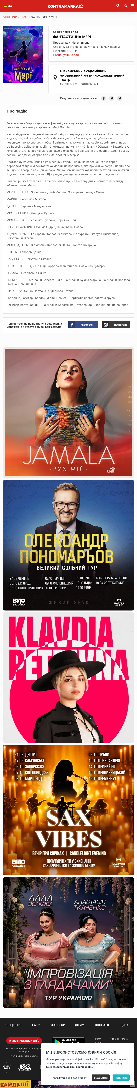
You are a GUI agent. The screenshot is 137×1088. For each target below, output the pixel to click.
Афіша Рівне (10, 16)
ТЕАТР (24, 16)
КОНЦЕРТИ (13, 1025)
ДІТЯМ (79, 1025)
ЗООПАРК (102, 1025)
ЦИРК (124, 1025)
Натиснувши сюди (66, 55)
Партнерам (119, 1039)
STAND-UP (57, 1025)
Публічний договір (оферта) (24, 1056)
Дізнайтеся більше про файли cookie (69, 1066)
